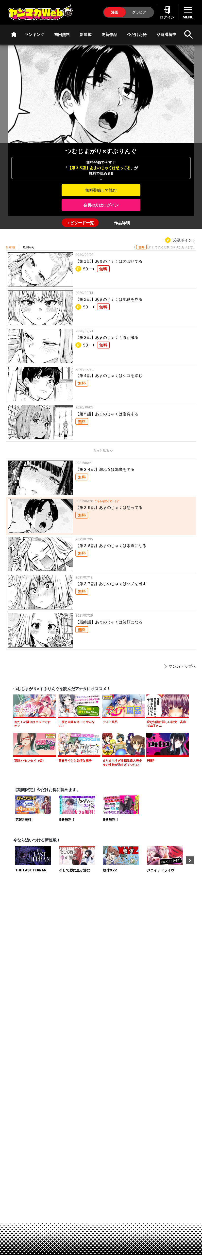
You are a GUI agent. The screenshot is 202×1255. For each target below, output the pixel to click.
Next (190, 860)
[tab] (80, 222)
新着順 (10, 247)
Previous (12, 860)
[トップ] (14, 34)
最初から (29, 247)
